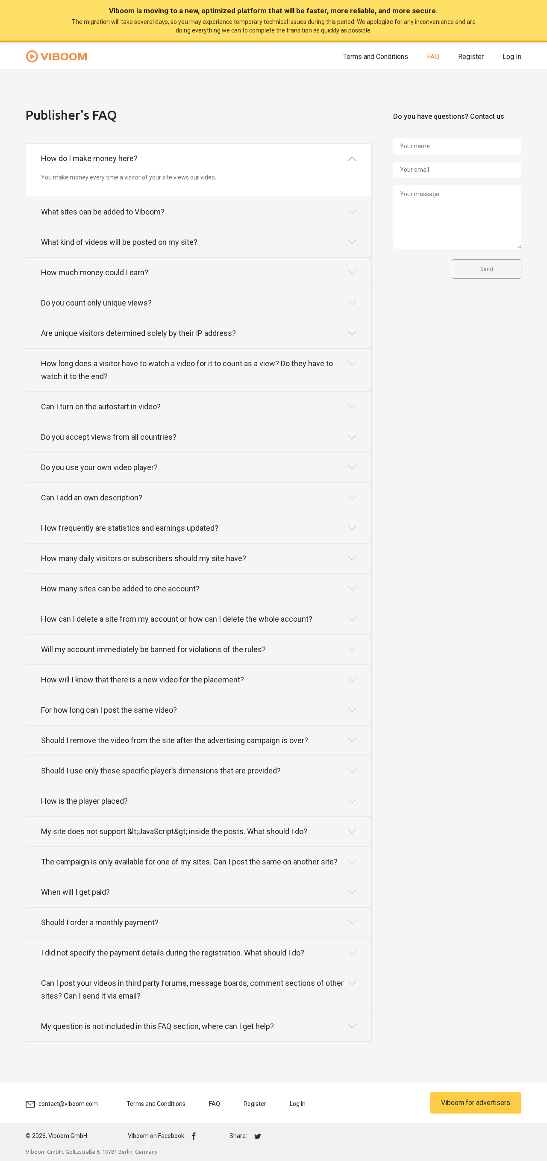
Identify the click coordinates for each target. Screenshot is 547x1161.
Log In (512, 57)
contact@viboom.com (68, 1103)
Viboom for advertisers (475, 1103)
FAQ (433, 57)
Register (471, 57)
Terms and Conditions (375, 57)
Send (486, 269)
